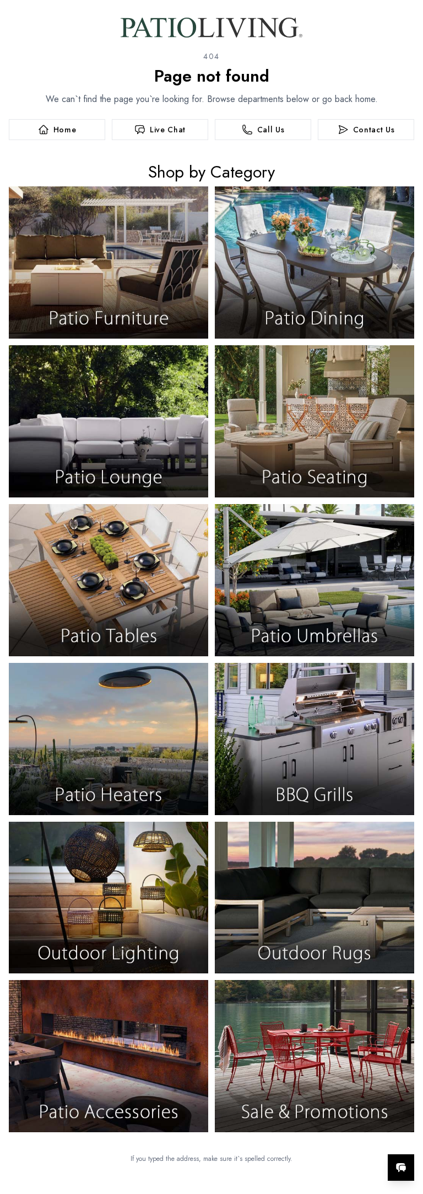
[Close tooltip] (405, 1133)
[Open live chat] (401, 1167)
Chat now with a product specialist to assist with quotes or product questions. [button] (323, 1138)
